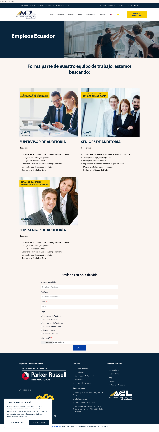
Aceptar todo (39, 422)
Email (43, 301)
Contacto (102, 14)
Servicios (71, 14)
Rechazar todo (17, 422)
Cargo (43, 311)
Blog (80, 14)
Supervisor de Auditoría (52, 316)
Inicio (52, 14)
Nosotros (60, 14)
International (90, 14)
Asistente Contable (50, 333)
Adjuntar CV (46, 338)
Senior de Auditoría (50, 319)
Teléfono (44, 292)
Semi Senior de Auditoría (53, 323)
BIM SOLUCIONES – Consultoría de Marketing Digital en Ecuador (86, 426)
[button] (152, 425)
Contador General (50, 330)
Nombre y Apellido (48, 282)
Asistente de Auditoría (52, 326)
